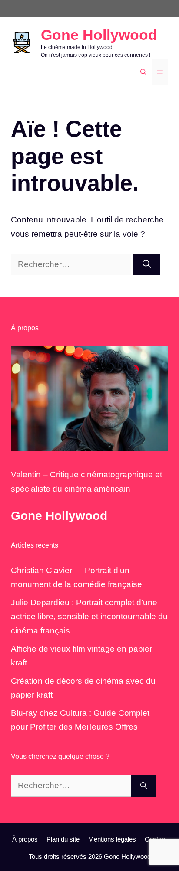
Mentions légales (112, 839)
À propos (25, 839)
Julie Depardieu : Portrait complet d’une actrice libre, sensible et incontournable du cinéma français (89, 616)
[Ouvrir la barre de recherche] (143, 72)
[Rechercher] (146, 265)
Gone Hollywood (99, 34)
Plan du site (63, 839)
